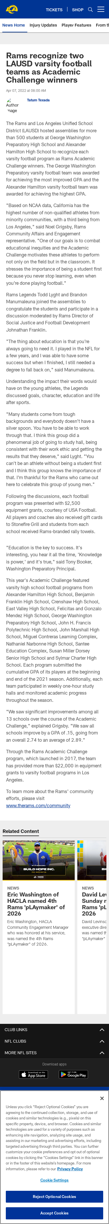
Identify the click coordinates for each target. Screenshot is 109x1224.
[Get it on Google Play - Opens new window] (73, 1077)
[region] (54, 1157)
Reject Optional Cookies (54, 1196)
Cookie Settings (54, 1180)
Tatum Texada (38, 100)
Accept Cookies (54, 1213)
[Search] (90, 9)
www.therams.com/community (38, 805)
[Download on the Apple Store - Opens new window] (33, 1075)
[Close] (102, 1098)
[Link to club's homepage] (12, 7)
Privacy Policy (70, 1169)
